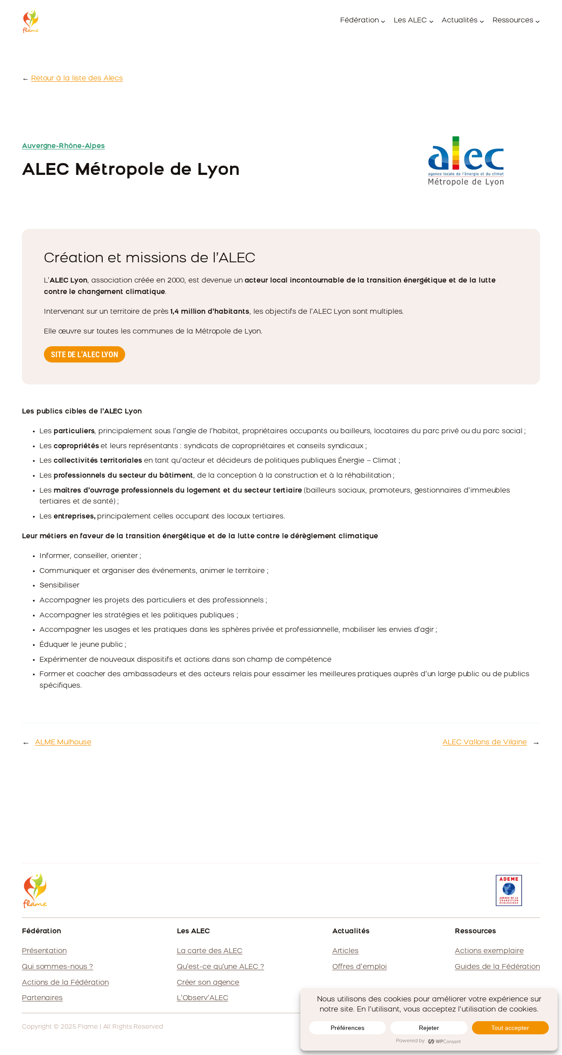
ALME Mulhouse (63, 742)
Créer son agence (208, 982)
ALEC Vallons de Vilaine (485, 742)
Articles (345, 951)
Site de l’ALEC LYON (84, 354)
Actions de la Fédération (65, 982)
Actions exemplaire (489, 951)
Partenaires (42, 998)
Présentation (44, 951)
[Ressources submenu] (537, 21)
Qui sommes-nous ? (57, 967)
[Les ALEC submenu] (431, 21)
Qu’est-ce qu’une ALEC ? (220, 967)
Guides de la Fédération (497, 967)
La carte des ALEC (209, 951)
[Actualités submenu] (481, 21)
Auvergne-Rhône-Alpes (63, 146)
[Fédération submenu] (383, 21)
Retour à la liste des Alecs (77, 78)
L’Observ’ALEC (202, 998)
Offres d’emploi (359, 967)
